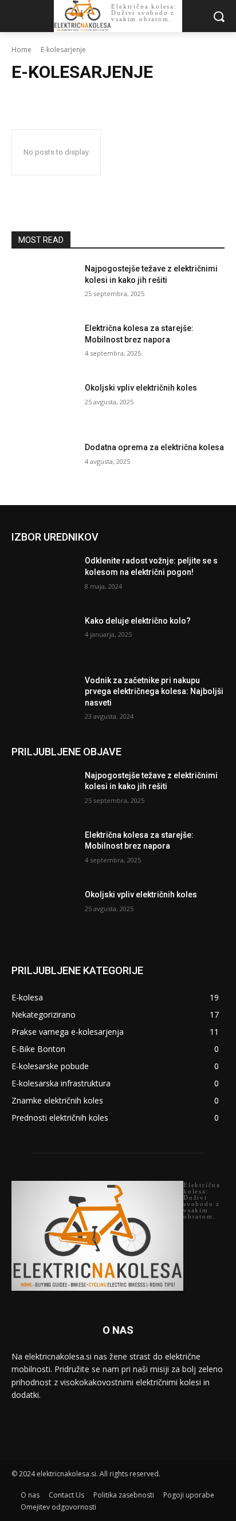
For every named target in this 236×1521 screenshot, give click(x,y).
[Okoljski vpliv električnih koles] (43, 405)
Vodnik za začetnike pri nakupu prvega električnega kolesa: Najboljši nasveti (154, 691)
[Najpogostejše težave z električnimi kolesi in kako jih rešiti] (43, 285)
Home (21, 49)
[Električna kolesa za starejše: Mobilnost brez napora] (43, 345)
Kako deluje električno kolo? (138, 620)
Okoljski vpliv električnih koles (141, 387)
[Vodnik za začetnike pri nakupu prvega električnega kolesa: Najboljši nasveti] (43, 697)
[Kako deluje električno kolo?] (43, 638)
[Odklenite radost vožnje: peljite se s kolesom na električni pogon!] (43, 577)
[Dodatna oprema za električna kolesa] (43, 464)
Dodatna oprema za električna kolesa (154, 447)
